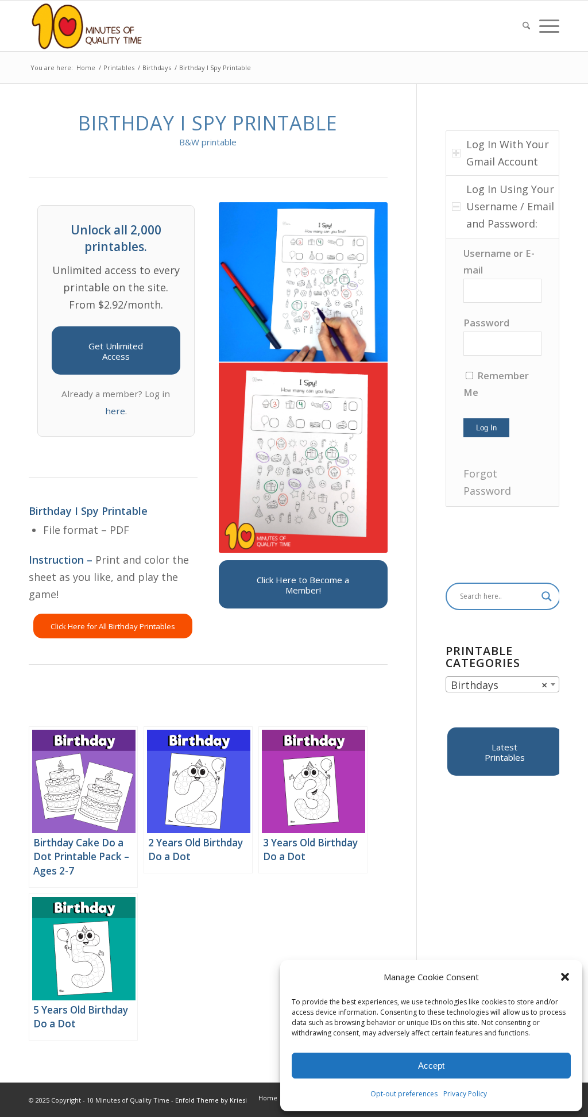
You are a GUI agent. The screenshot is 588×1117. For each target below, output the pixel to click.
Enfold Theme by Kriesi (211, 1100)
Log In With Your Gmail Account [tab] (507, 152)
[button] (565, 977)
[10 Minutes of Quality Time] (87, 26)
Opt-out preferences (404, 1094)
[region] (502, 372)
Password (486, 322)
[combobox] (502, 684)
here (115, 411)
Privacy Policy (465, 1094)
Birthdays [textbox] (499, 685)
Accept (431, 1065)
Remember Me (496, 384)
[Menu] (547, 26)
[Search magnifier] (547, 596)
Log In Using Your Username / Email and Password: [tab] (510, 206)
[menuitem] (526, 26)
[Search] (526, 26)
